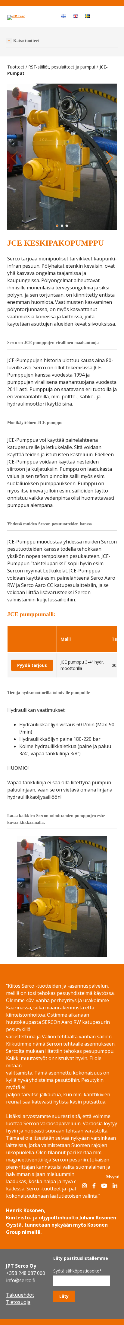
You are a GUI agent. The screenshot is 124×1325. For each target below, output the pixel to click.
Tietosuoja (18, 1302)
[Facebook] (94, 1186)
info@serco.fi (20, 1280)
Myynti (112, 1176)
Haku (99, 15)
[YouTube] (104, 1186)
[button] (57, 226)
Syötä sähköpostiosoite (78, 1271)
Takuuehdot (20, 1295)
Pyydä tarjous (32, 665)
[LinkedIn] (115, 1186)
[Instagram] (84, 1186)
